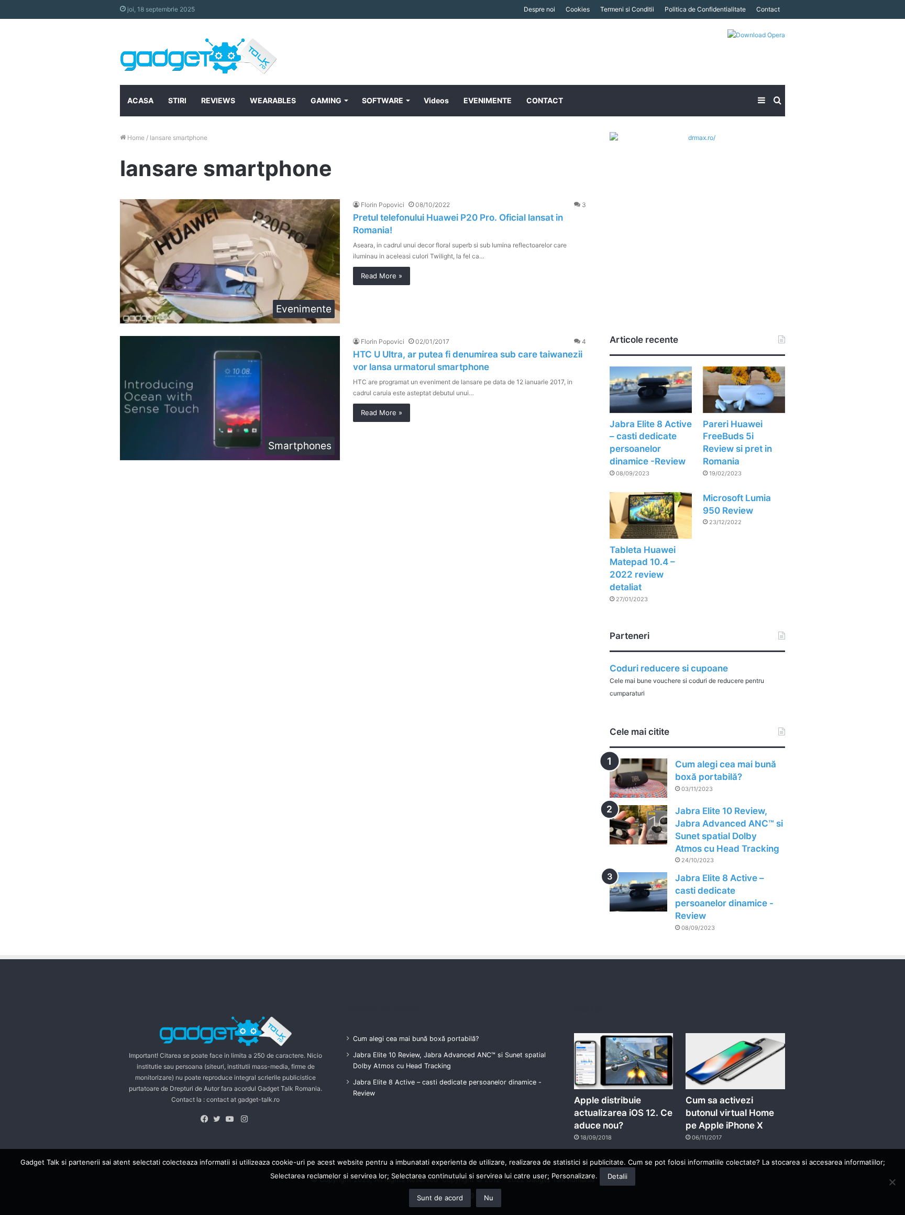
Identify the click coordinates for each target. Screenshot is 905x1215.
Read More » (381, 276)
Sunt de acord (440, 1198)
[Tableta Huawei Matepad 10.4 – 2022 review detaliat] (651, 515)
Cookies (578, 9)
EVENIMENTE (487, 100)
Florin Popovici (382, 205)
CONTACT (544, 100)
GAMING (326, 100)
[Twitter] (219, 1119)
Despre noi (539, 9)
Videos (436, 100)
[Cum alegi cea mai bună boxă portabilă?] (638, 778)
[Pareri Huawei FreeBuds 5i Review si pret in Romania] (744, 389)
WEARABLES (273, 100)
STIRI (177, 100)
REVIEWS (218, 100)
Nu (488, 1198)
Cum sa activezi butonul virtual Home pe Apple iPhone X (730, 1113)
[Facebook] (207, 1119)
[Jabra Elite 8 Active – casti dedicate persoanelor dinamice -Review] (651, 389)
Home (135, 138)
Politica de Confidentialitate (705, 9)
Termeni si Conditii (627, 9)
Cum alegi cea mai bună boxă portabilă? (416, 1039)
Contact (768, 9)
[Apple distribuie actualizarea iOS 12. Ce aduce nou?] (624, 1061)
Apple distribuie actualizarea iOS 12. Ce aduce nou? (623, 1113)
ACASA (140, 100)
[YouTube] (232, 1119)
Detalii (617, 1176)
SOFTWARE (382, 100)
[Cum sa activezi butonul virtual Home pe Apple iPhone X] (735, 1061)
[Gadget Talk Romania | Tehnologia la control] (198, 51)
